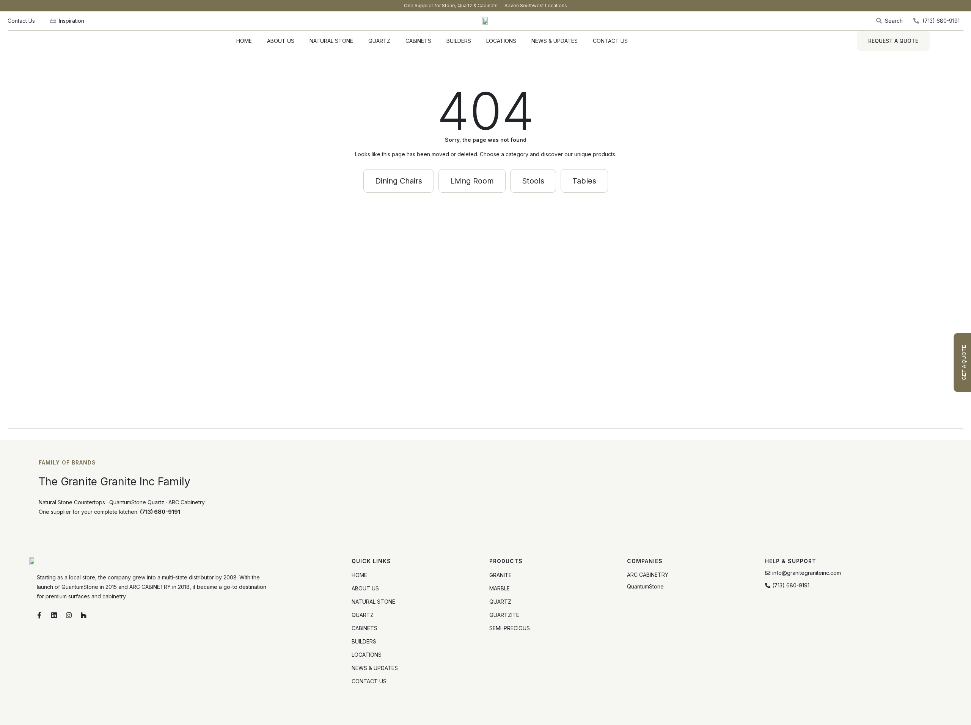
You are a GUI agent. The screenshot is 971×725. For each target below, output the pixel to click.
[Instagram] (69, 615)
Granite (500, 575)
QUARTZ (379, 41)
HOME (244, 41)
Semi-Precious (509, 628)
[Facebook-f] (39, 615)
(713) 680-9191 (160, 511)
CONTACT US (610, 41)
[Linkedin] (54, 615)
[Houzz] (83, 615)
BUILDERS (458, 41)
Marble (499, 588)
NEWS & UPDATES (554, 41)
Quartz (500, 601)
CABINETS (418, 41)
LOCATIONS (501, 41)
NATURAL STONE (331, 41)
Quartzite (504, 615)
